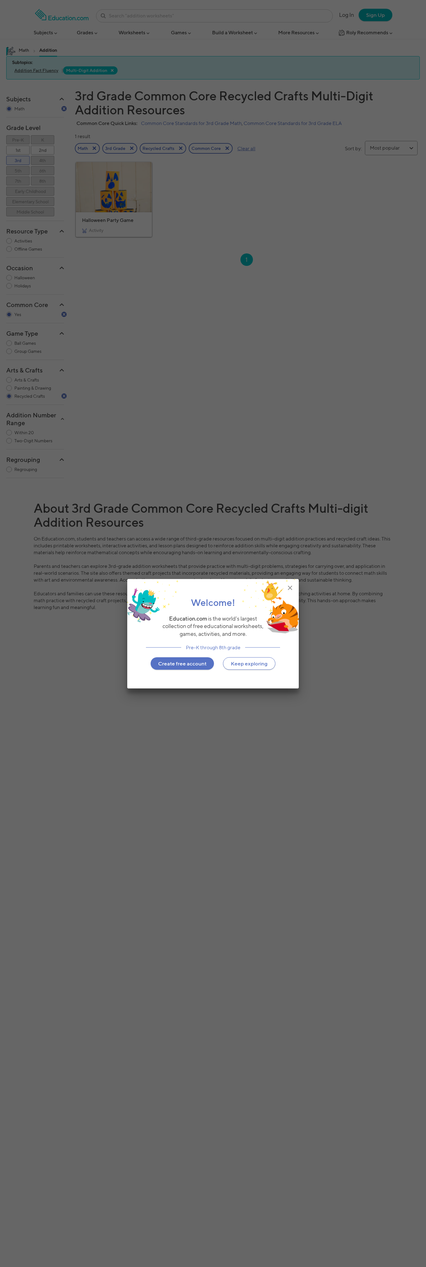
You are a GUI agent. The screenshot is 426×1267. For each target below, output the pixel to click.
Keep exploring (249, 663)
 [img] (290, 587)
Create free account (182, 663)
